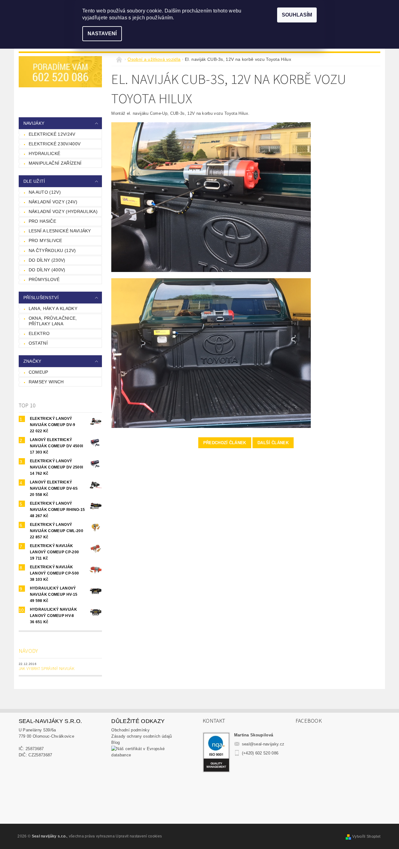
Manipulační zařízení (55, 163)
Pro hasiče (42, 221)
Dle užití (34, 181)
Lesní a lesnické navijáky (60, 230)
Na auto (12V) (45, 192)
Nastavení (102, 33)
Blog (115, 742)
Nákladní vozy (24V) (53, 201)
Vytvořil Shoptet (366, 836)
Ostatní (38, 343)
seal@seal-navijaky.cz (263, 744)
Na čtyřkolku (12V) (52, 250)
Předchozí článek (224, 442)
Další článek (273, 442)
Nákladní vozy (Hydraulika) (63, 211)
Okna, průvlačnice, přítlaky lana (53, 321)
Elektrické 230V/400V (54, 143)
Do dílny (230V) (47, 260)
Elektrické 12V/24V (52, 134)
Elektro (39, 333)
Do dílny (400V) (47, 269)
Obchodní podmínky (130, 730)
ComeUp (38, 372)
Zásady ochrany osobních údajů (141, 736)
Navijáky (34, 123)
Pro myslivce (45, 240)
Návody (28, 651)
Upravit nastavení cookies (139, 836)
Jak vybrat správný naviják (47, 669)
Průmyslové (44, 279)
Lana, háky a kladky (53, 308)
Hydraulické (44, 153)
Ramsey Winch (46, 381)
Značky (32, 361)
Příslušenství (41, 297)
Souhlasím (297, 14)
